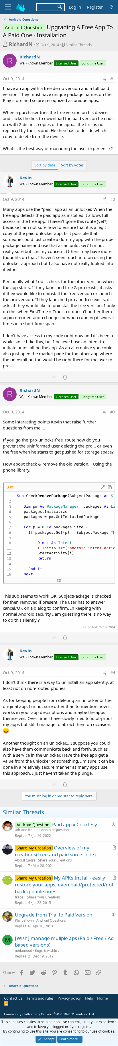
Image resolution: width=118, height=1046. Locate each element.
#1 (112, 78)
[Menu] (8, 7)
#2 (112, 199)
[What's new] (111, 7)
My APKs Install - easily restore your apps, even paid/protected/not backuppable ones (64, 884)
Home (102, 998)
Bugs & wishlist (47, 950)
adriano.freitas (26, 829)
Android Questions (55, 829)
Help (89, 998)
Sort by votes (72, 165)
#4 (112, 672)
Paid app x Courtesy (74, 824)
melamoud (23, 950)
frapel (19, 897)
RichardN (21, 44)
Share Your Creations (55, 860)
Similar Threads (79, 44)
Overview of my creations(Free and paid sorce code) (55, 851)
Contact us (13, 998)
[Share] (104, 79)
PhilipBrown (24, 920)
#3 (112, 412)
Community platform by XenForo (49, 1014)
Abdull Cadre (25, 860)
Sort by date (44, 165)
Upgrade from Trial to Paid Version (54, 914)
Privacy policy (69, 998)
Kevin (25, 177)
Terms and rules (40, 998)
